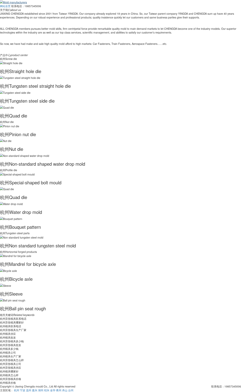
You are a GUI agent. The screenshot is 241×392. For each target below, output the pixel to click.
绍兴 (46, 390)
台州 (70, 390)
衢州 (58, 390)
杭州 (16, 390)
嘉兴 (34, 390)
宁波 (22, 390)
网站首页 (5, 6)
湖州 (40, 390)
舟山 (64, 390)
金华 (52, 390)
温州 (28, 390)
